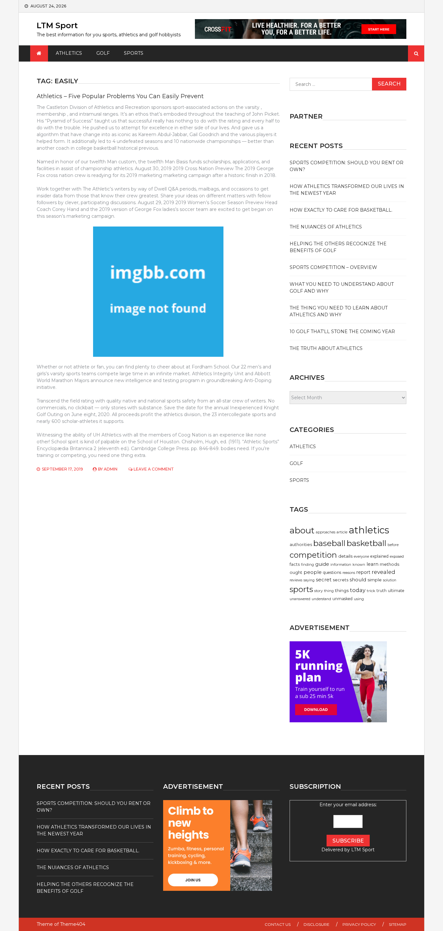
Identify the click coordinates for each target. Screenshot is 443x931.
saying (309, 580)
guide (322, 564)
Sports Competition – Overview (333, 267)
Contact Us (278, 924)
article (342, 532)
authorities (301, 544)
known (359, 564)
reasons (348, 573)
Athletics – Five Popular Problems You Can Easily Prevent (120, 96)
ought (296, 572)
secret (323, 579)
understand (321, 599)
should (358, 579)
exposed (397, 556)
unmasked (342, 598)
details (345, 556)
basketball (366, 543)
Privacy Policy (359, 924)
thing (329, 590)
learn (372, 564)
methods (389, 564)
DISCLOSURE (316, 924)
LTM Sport (57, 25)
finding (307, 564)
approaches (325, 532)
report (363, 572)
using (359, 599)
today (357, 590)
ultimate (396, 590)
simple (374, 579)
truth (382, 590)
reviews (296, 580)
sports (301, 589)
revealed (383, 572)
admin (110, 469)
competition (313, 555)
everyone (361, 556)
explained (379, 556)
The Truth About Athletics (326, 348)
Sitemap (397, 924)
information (340, 564)
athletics (369, 530)
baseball (329, 543)
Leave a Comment (154, 469)
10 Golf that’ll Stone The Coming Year (342, 331)
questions (332, 572)
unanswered (300, 599)
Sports (133, 53)
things (342, 590)
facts (295, 564)
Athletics (69, 53)
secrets (340, 579)
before (393, 544)
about (302, 530)
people (313, 572)
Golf (103, 53)
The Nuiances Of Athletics (326, 227)
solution (389, 580)
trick (371, 590)
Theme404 (72, 924)
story (318, 590)
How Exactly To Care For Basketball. (341, 210)
